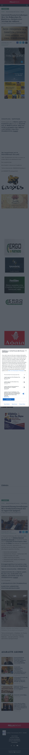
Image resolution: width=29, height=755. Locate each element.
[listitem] (14, 374)
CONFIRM (8, 399)
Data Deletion (7, 404)
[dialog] (14, 377)
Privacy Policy (22, 404)
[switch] (24, 377)
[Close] (26, 351)
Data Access (14, 404)
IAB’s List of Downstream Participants (16, 370)
